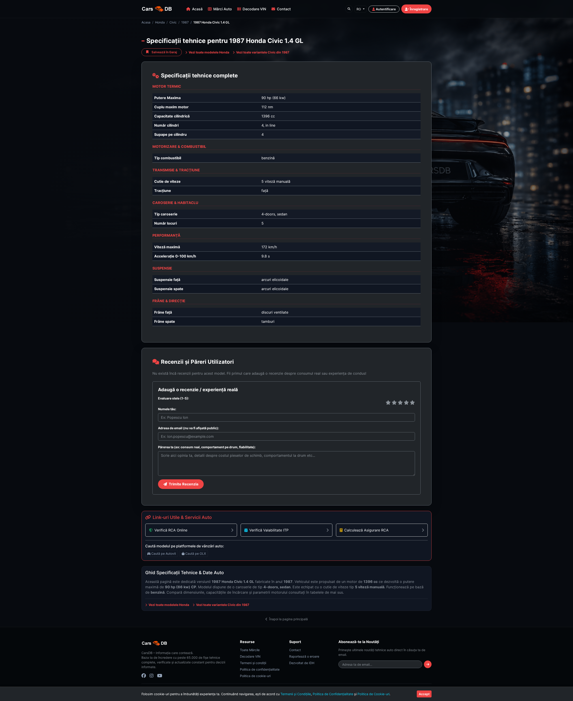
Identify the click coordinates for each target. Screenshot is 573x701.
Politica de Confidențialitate (333, 694)
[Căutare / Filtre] (349, 9)
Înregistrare (419, 9)
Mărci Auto (222, 9)
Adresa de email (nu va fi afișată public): (188, 428)
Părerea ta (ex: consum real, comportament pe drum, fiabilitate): (207, 447)
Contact (284, 9)
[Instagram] (152, 675)
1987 (185, 22)
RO (359, 9)
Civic (173, 22)
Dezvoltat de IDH (301, 663)
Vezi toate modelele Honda (208, 52)
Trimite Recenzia (183, 484)
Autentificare (386, 9)
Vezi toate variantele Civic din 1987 (262, 52)
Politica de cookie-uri (255, 676)
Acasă (197, 9)
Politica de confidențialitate (260, 669)
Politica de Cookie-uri (373, 694)
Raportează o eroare (304, 656)
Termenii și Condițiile (295, 694)
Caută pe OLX (195, 553)
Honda (160, 22)
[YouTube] (159, 675)
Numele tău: (167, 409)
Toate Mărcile (250, 650)
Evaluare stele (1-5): (173, 398)
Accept (424, 694)
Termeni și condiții (253, 663)
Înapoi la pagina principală (288, 619)
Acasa (145, 22)
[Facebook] (143, 675)
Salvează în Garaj (164, 52)
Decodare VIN (254, 9)
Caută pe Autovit (163, 553)
